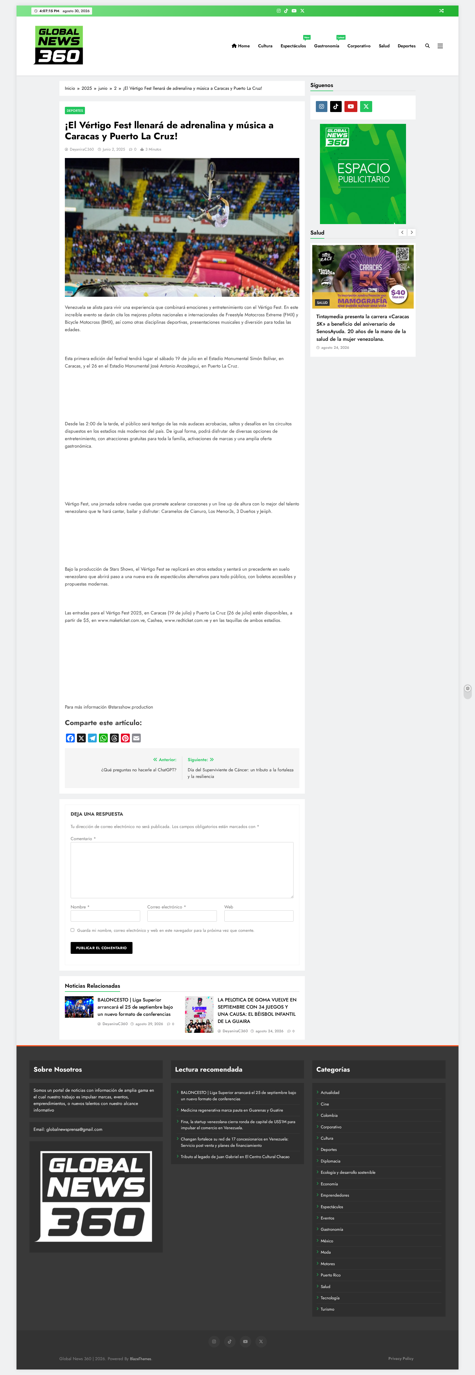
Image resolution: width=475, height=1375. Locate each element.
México (327, 1241)
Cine (325, 1104)
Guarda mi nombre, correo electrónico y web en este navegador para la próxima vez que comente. (166, 930)
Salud (384, 46)
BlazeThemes (140, 1359)
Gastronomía (328, 44)
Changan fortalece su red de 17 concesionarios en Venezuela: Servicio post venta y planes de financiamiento (234, 1142)
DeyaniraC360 (82, 149)
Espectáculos (295, 44)
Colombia (329, 1115)
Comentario (83, 838)
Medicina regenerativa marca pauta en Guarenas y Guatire (232, 1110)
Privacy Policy (400, 1358)
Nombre (80, 907)
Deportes (407, 46)
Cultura (265, 46)
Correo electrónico (166, 907)
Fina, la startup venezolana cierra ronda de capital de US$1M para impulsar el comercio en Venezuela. (238, 1125)
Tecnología (330, 1298)
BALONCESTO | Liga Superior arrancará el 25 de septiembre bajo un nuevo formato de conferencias (135, 1007)
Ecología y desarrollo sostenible (348, 1172)
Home (243, 46)
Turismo (327, 1309)
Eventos (327, 1218)
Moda (326, 1252)
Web (228, 907)
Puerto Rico (331, 1275)
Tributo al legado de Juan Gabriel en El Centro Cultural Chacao (235, 1157)
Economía (329, 1184)
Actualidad (330, 1093)
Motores (328, 1264)
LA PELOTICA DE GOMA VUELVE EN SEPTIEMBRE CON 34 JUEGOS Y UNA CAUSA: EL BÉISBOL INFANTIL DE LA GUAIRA (257, 1010)
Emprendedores (335, 1195)
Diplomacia (330, 1161)
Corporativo (359, 46)
